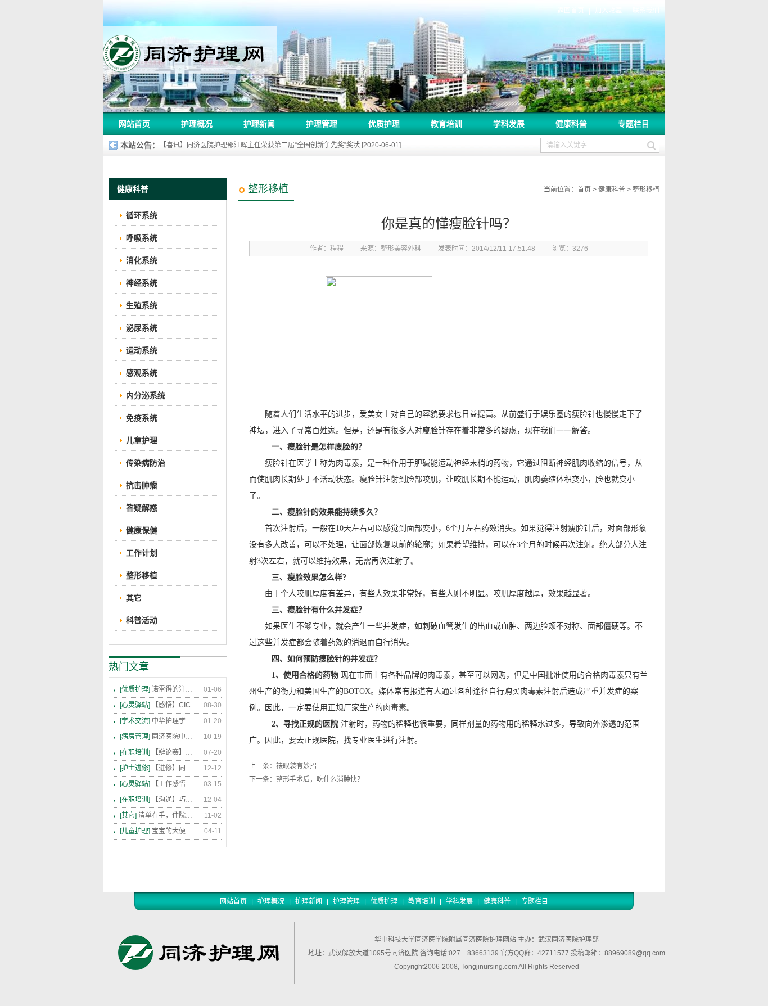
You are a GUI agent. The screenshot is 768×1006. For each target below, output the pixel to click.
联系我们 (646, 11)
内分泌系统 (145, 395)
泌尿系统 (141, 327)
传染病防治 (145, 462)
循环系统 (141, 215)
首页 (584, 189)
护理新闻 (259, 123)
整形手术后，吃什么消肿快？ (320, 779)
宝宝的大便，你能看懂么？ (159, 831)
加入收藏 (608, 11)
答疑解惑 (141, 507)
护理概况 (197, 123)
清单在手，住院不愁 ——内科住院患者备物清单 (159, 815)
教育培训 (446, 123)
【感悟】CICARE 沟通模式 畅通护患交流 (159, 705)
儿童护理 (141, 440)
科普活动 (141, 620)
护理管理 (321, 123)
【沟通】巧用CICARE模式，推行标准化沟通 (159, 800)
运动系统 (141, 350)
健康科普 (571, 123)
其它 (134, 597)
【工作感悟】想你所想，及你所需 (159, 784)
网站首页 (134, 123)
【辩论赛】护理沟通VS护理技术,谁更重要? (159, 752)
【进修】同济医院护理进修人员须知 (159, 768)
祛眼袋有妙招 (296, 766)
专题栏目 (633, 123)
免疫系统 (141, 417)
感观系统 (141, 372)
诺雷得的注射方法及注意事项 (159, 689)
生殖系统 (141, 305)
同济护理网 (190, 50)
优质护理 (384, 123)
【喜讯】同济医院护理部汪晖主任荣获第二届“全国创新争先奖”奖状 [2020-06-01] (280, 145)
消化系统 (141, 260)
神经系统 (141, 282)
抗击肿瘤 (141, 485)
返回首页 (570, 11)
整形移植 (646, 189)
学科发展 (509, 123)
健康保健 (141, 530)
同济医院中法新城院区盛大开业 (159, 737)
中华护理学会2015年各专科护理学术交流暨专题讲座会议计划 (159, 721)
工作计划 (141, 552)
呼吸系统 (141, 237)
